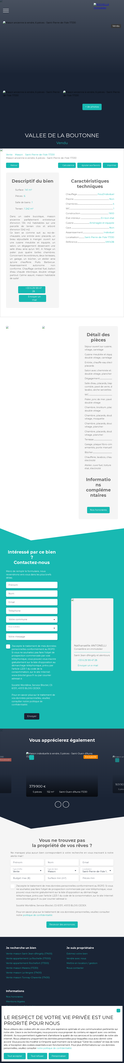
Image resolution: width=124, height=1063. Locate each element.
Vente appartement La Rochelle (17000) (28, 958)
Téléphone (14, 610)
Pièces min (89, 878)
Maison (19, 154)
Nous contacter (75, 968)
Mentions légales (15, 1001)
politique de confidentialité (37, 915)
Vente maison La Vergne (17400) (24, 972)
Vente (9, 154)
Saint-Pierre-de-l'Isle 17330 (40, 154)
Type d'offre (17, 869)
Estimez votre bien (77, 953)
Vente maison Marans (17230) (22, 968)
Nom (11, 593)
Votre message (16, 636)
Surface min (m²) (57, 878)
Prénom (13, 585)
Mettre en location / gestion (82, 963)
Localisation (86, 869)
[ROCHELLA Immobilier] (107, 10)
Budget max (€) (21, 878)
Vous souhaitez (14, 627)
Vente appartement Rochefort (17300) (27, 963)
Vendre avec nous (76, 958)
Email (11, 602)
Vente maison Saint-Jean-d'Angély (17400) (29, 953)
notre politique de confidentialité (54, 1048)
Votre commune (18, 619)
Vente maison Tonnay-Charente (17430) (28, 977)
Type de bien (53, 869)
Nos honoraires (14, 996)
